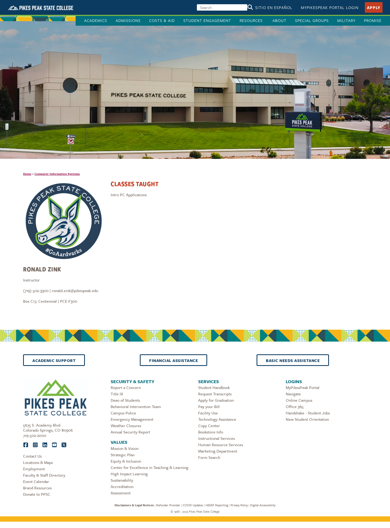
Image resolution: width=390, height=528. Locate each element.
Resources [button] (252, 20)
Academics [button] (95, 20)
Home (27, 174)
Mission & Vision (124, 448)
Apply (373, 7)
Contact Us (32, 456)
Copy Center (209, 425)
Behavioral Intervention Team (136, 406)
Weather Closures (126, 425)
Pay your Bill (209, 406)
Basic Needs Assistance (293, 360)
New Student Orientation (307, 419)
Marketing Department (217, 451)
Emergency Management (132, 419)
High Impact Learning (129, 474)
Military (346, 20)
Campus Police (123, 413)
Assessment (121, 493)
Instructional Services (216, 438)
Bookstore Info (210, 432)
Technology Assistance (217, 419)
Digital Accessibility (262, 505)
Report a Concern (126, 387)
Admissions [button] (128, 20)
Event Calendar (36, 481)
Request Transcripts (215, 394)
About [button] (279, 20)
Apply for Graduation (216, 400)
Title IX (117, 394)
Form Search (209, 457)
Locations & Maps (38, 462)
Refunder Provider (168, 505)
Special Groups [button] (312, 20)
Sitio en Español (273, 7)
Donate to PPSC (36, 494)
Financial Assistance (173, 360)
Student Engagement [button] (207, 20)
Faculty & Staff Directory (44, 475)
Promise (373, 20)
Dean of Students (125, 400)
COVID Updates (193, 505)
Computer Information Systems (57, 174)
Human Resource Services (220, 445)
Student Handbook (214, 387)
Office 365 (295, 406)
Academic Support (54, 360)
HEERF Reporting (217, 505)
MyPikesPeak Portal (302, 387)
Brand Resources (37, 488)
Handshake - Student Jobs (308, 413)
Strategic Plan (123, 455)
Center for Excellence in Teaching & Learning (149, 467)
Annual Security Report (130, 432)
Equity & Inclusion (126, 461)
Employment (34, 469)
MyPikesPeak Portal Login (329, 7)
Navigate (293, 394)
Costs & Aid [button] (162, 20)
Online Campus (299, 400)
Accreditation (122, 486)
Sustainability (122, 480)
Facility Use (208, 413)
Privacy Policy (239, 505)
